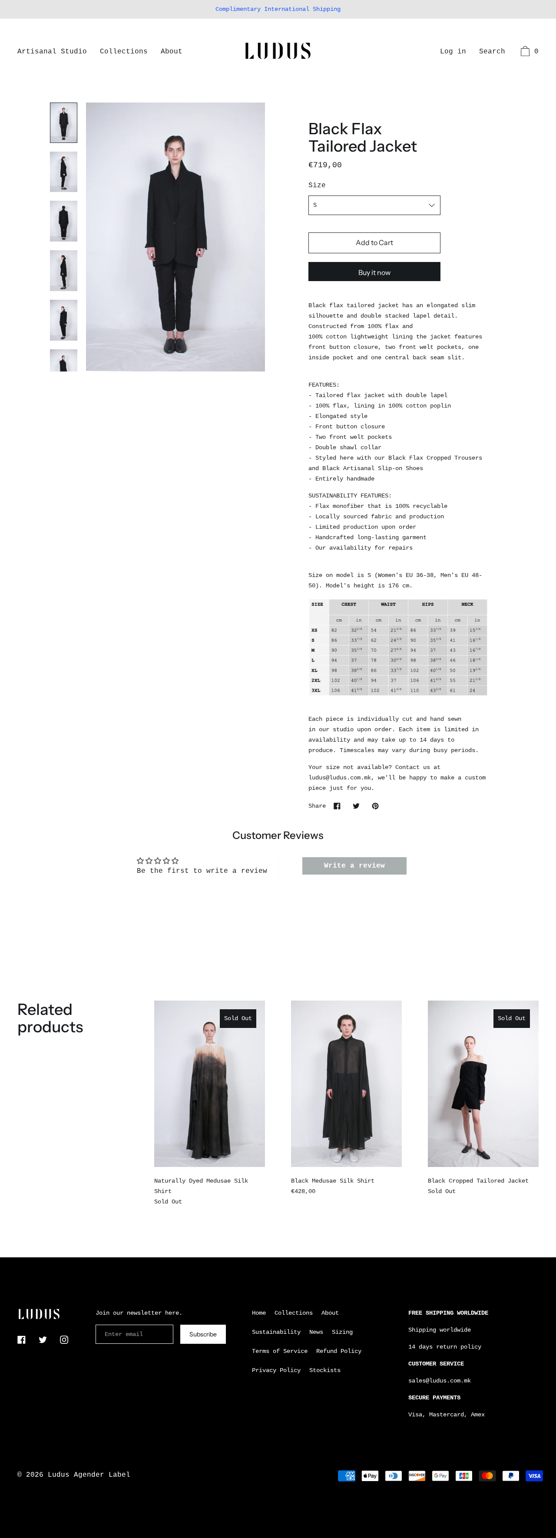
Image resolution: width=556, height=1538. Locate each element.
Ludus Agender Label (89, 1475)
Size (317, 185)
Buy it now (374, 272)
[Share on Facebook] (337, 805)
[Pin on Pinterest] (375, 805)
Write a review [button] (354, 866)
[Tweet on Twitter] (356, 805)
